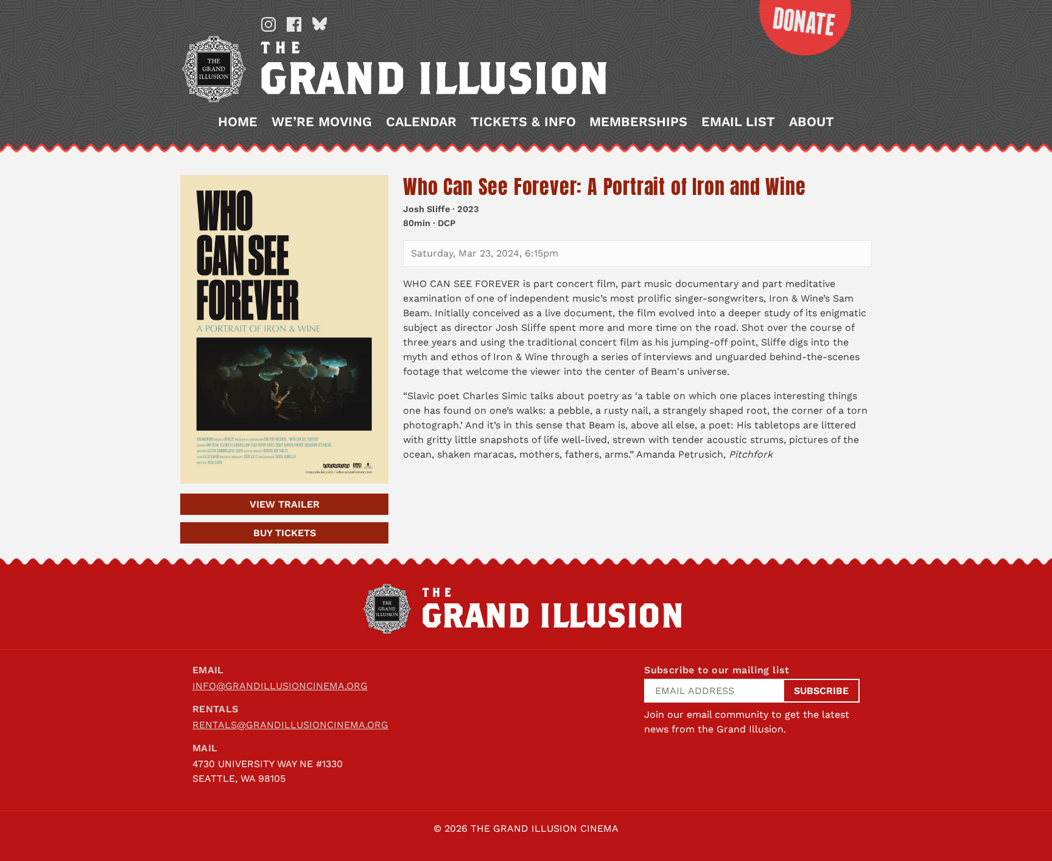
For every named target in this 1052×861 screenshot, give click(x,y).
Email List (738, 122)
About (811, 122)
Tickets (284, 533)
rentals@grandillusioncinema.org (290, 725)
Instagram (268, 24)
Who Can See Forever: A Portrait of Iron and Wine (604, 187)
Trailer (285, 504)
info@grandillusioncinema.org (280, 686)
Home (238, 122)
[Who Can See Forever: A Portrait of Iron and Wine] (284, 329)
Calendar (421, 122)
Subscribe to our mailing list (717, 670)
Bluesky (319, 24)
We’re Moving (322, 122)
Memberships (638, 122)
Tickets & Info (523, 122)
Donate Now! (795, 27)
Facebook (294, 24)
